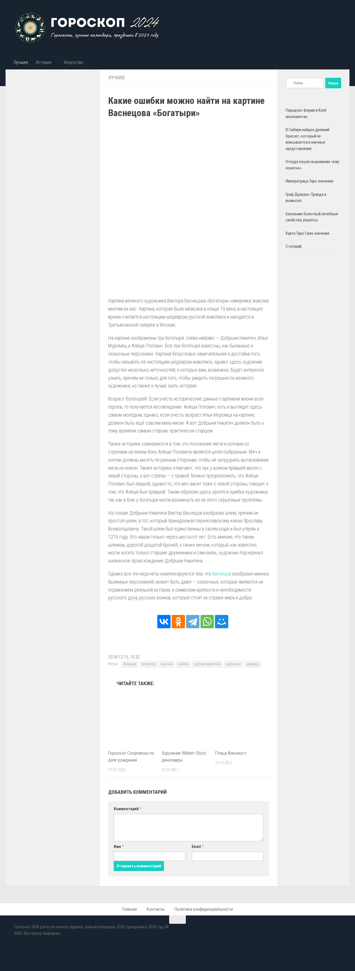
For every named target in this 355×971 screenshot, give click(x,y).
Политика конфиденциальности (203, 909)
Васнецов (221, 574)
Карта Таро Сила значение (307, 233)
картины (167, 664)
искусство (149, 664)
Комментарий (127, 809)
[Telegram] (192, 621)
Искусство (73, 62)
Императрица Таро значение (309, 181)
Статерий (293, 246)
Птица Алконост (230, 753)
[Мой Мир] (221, 621)
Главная (129, 909)
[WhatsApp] (207, 621)
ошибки (183, 664)
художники (233, 664)
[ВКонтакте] (164, 621)
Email (197, 846)
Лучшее (21, 62)
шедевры (252, 664)
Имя (118, 846)
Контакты (155, 909)
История (43, 62)
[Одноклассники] (178, 621)
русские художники (207, 664)
